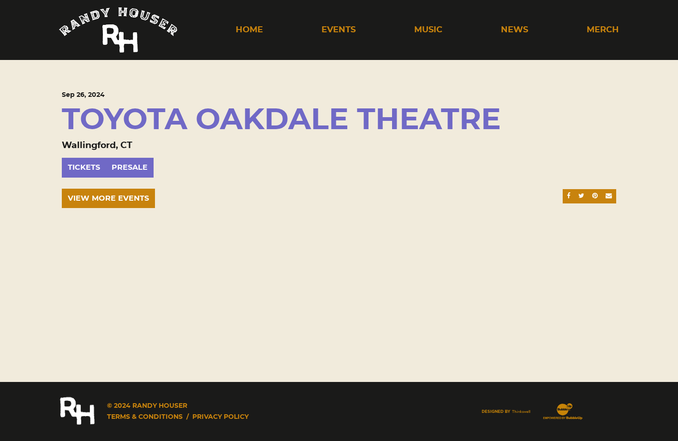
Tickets (84, 167)
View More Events (108, 198)
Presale (130, 167)
